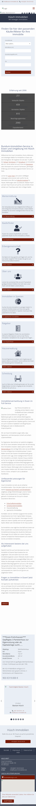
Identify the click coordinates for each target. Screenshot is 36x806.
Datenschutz (28, 750)
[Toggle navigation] (33, 8)
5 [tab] (31, 13)
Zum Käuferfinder (8, 240)
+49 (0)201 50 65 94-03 (27, 1)
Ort (6, 61)
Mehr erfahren (7, 265)
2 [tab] (24, 13)
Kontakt (6, 750)
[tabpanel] (18, 13)
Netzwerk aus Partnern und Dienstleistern (18, 490)
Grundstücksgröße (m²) (11, 54)
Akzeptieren (8, 801)
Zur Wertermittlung (8, 216)
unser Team (11, 176)
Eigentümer (29, 164)
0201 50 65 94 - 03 (19, 710)
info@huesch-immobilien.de (10, 1)
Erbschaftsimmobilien (14, 503)
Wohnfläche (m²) (9, 47)
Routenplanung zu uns (10, 777)
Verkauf (6, 162)
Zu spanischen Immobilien (11, 317)
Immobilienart (8, 40)
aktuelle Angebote (22, 180)
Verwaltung (22, 162)
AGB (18, 752)
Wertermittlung (5, 449)
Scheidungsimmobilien (14, 506)
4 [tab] (29, 13)
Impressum (16, 750)
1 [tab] (22, 13)
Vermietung (12, 162)
